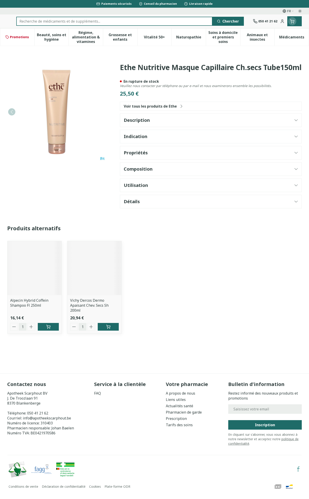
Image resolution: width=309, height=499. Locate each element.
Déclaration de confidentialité (64, 486)
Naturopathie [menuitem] (191, 38)
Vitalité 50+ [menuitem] (157, 38)
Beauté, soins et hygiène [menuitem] (53, 37)
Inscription (265, 424)
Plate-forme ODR (117, 486)
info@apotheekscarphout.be (47, 418)
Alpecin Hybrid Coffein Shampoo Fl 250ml (29, 303)
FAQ (97, 393)
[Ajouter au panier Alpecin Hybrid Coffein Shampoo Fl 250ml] (48, 327)
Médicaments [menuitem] (294, 38)
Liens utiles (176, 399)
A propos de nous (180, 393)
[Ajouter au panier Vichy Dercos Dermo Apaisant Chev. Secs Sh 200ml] (108, 327)
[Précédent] (11, 111)
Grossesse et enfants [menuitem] (123, 37)
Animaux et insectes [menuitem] (260, 37)
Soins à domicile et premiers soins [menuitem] (224, 37)
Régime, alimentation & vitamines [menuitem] (87, 37)
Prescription (176, 418)
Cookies (95, 486)
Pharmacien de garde (184, 412)
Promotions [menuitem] (19, 37)
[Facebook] (298, 469)
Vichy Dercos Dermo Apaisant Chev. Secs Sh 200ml (89, 305)
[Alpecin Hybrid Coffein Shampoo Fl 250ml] (34, 268)
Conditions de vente (23, 486)
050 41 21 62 (37, 413)
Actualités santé (179, 405)
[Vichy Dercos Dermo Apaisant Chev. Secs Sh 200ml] (94, 268)
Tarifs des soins (179, 424)
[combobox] (114, 21)
